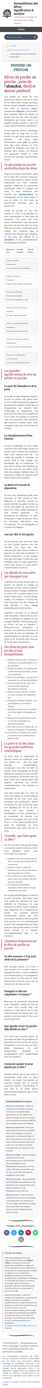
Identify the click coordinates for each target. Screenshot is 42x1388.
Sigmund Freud (8, 1366)
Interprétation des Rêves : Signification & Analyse (26, 8)
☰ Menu (21, 29)
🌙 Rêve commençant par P (17, 50)
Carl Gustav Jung (13, 1361)
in (21, 1232)
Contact (23, 1382)
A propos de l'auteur (10, 1382)
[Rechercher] (35, 37)
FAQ (29, 1382)
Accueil (13, 46)
